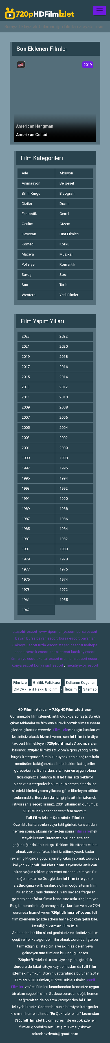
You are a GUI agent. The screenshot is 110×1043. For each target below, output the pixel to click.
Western (29, 295)
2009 (26, 407)
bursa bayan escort (42, 638)
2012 (63, 387)
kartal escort (60, 652)
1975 (26, 579)
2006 (63, 417)
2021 (26, 346)
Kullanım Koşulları (80, 682)
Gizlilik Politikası (46, 682)
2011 (26, 397)
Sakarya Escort (24, 645)
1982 (63, 539)
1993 (26, 488)
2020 (63, 346)
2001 (26, 448)
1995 (26, 478)
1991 (26, 498)
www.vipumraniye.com (57, 631)
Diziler (27, 203)
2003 (26, 438)
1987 (26, 519)
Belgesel (67, 183)
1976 (63, 569)
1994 (63, 478)
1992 (63, 488)
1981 (26, 549)
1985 (26, 529)
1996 (63, 468)
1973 (26, 589)
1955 (63, 600)
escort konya (33, 665)
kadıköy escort (83, 652)
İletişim (71, 689)
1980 (63, 549)
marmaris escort (73, 658)
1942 (26, 610)
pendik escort (37, 652)
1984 (63, 529)
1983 (26, 539)
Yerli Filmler (69, 295)
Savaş (27, 274)
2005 (26, 427)
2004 (63, 427)
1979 (26, 559)
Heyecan (29, 234)
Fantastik (29, 214)
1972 (63, 589)
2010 (63, 397)
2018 (63, 356)
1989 (26, 509)
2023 (26, 336)
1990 (63, 498)
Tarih (63, 285)
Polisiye (28, 264)
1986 (63, 519)
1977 (26, 569)
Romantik (67, 264)
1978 (63, 559)
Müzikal (66, 254)
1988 (63, 509)
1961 (26, 600)
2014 (63, 377)
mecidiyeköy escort (82, 665)
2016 (63, 367)
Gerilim (27, 224)
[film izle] (39, 10)
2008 (63, 407)
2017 (26, 367)
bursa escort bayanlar (77, 638)
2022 (63, 336)
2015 (26, 377)
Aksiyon (66, 173)
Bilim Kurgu (31, 193)
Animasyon (31, 183)
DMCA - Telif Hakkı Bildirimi (36, 689)
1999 (26, 458)
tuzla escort (48, 645)
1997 (26, 468)
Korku (64, 244)
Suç (25, 285)
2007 (26, 417)
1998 (63, 458)
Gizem (65, 224)
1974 (63, 579)
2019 (26, 356)
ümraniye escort (24, 658)
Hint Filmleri (69, 234)
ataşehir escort (25, 631)
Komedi (28, 244)
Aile (25, 173)
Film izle (20, 682)
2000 (63, 448)
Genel (64, 214)
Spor (63, 274)
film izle (82, 831)
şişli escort (54, 665)
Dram (64, 203)
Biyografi (67, 193)
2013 (26, 387)
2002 (63, 438)
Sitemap (90, 689)
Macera (28, 254)
